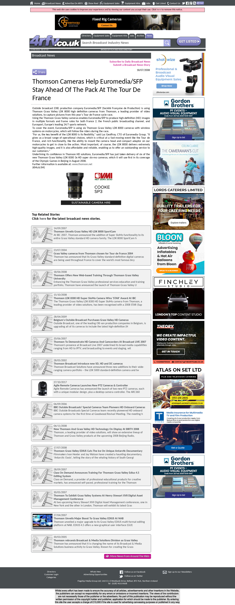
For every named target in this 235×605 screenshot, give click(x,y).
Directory (86, 36)
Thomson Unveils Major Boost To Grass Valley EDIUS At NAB (89, 518)
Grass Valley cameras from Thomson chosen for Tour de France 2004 (93, 253)
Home (37, 3)
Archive (140, 36)
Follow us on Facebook (135, 572)
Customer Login (51, 575)
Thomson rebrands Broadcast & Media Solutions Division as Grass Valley (96, 540)
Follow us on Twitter (134, 576)
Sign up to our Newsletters (180, 572)
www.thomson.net (82, 164)
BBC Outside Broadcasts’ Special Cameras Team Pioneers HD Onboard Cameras (99, 407)
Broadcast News (53, 3)
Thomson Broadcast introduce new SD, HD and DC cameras (88, 363)
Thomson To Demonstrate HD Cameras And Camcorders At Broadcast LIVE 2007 (100, 342)
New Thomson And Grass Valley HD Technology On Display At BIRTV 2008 (96, 429)
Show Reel (93, 3)
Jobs (148, 3)
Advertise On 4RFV (74, 3)
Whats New (95, 572)
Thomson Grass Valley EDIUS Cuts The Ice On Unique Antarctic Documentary (98, 451)
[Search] (167, 43)
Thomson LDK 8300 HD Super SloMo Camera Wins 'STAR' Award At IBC (95, 298)
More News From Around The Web (129, 556)
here (159, 9)
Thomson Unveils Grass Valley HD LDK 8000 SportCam (85, 231)
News (149, 36)
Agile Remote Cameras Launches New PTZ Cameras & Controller (91, 385)
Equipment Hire (132, 3)
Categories (51, 577)
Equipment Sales (111, 3)
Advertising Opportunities (95, 575)
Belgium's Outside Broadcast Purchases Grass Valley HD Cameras (91, 320)
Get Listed (161, 3)
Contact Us (175, 3)
